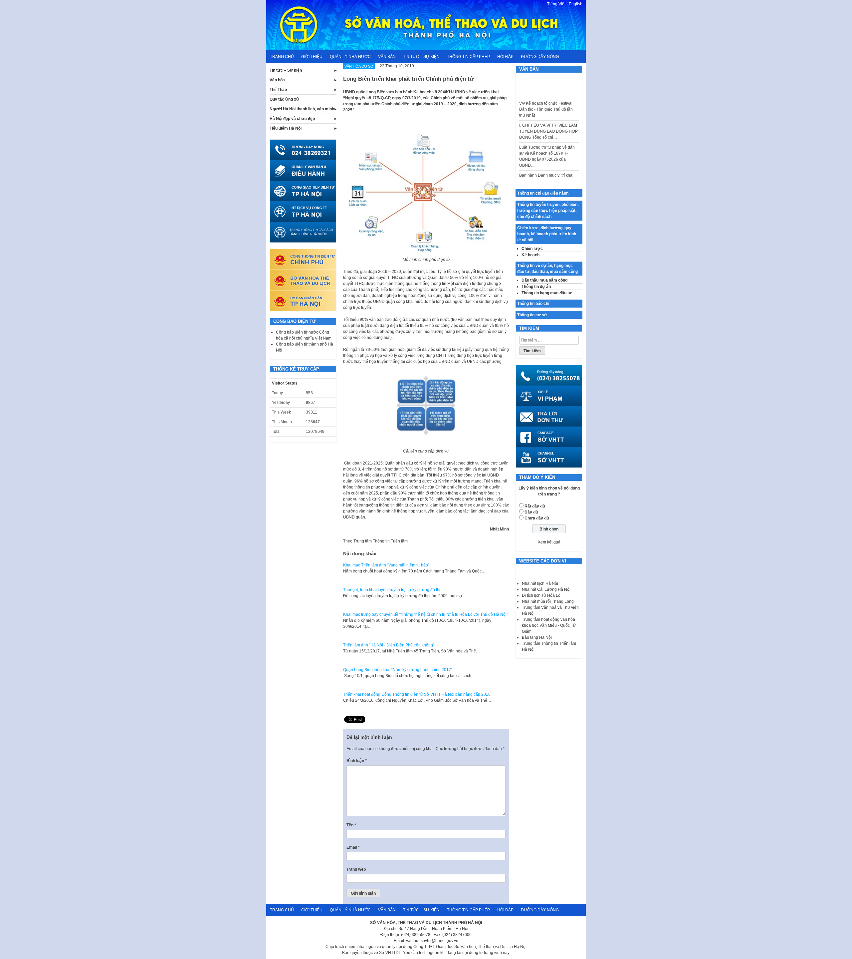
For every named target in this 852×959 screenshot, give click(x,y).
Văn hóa (277, 80)
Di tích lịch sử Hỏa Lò (541, 595)
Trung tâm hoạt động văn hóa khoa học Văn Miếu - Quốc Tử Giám (549, 625)
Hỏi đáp (505, 56)
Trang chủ (282, 56)
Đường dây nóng (540, 56)
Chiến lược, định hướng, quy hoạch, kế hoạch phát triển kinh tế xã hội (546, 234)
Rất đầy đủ (535, 506)
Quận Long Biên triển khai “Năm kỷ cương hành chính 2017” (397, 669)
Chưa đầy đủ (537, 518)
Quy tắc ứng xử (284, 99)
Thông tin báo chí (533, 303)
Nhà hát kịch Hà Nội (540, 583)
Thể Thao (278, 89)
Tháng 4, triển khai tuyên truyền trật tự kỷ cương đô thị (391, 589)
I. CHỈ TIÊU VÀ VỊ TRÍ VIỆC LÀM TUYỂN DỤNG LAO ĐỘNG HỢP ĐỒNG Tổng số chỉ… (548, 120)
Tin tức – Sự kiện (421, 56)
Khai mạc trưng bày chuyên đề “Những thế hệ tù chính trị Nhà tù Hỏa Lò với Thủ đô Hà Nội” (425, 614)
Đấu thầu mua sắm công (544, 280)
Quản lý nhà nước (350, 56)
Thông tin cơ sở (532, 315)
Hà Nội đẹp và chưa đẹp (292, 118)
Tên (351, 825)
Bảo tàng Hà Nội (537, 637)
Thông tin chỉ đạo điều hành (542, 193)
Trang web (356, 869)
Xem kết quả (549, 542)
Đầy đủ (531, 512)
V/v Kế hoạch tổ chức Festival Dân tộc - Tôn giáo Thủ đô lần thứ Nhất (546, 98)
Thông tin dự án (536, 286)
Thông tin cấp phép (468, 56)
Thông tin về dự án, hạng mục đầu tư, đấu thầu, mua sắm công (547, 268)
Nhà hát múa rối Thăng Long (548, 601)
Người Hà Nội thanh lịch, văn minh (302, 109)
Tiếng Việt (556, 4)
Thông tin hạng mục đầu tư (547, 293)
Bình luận (356, 760)
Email (353, 847)
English (575, 4)
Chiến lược (532, 248)
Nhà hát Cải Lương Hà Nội (546, 589)
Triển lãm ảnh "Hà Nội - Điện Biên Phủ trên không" (388, 645)
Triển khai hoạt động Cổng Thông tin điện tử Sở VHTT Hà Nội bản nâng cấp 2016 (417, 694)
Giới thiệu (311, 56)
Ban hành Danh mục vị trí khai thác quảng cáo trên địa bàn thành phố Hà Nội (546, 170)
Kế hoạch (530, 255)
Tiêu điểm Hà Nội (286, 128)
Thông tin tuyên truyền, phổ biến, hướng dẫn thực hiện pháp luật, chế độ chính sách (547, 210)
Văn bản (387, 56)
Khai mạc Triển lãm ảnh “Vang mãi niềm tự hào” (386, 565)
